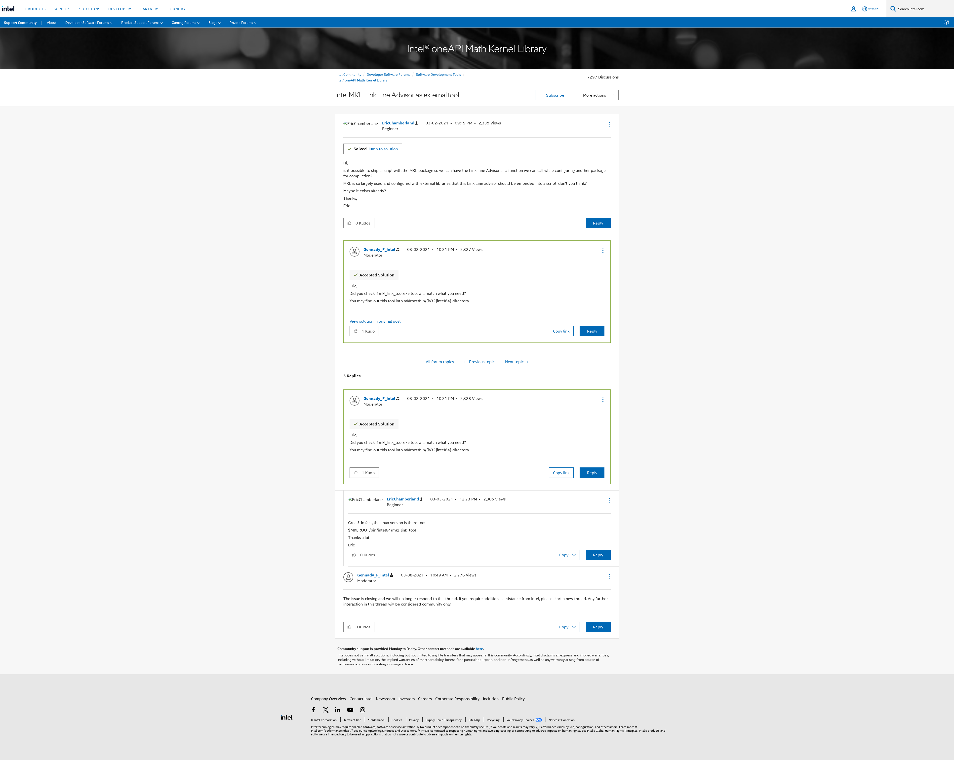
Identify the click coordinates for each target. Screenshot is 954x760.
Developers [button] (120, 8)
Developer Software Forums (388, 74)
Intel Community (348, 74)
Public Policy (513, 698)
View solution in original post (375, 321)
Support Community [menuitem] (20, 22)
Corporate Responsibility (457, 698)
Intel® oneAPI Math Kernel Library (361, 79)
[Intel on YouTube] (350, 710)
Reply (598, 223)
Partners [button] (149, 8)
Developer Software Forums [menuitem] (87, 22)
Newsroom (385, 698)
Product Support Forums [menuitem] (140, 22)
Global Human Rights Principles (616, 730)
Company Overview (328, 698)
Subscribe (555, 95)
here (479, 648)
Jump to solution (376, 149)
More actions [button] (594, 95)
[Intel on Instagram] (362, 710)
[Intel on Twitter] (325, 710)
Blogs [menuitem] (212, 22)
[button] (609, 124)
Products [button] (35, 8)
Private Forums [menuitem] (241, 22)
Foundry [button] (176, 8)
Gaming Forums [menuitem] (184, 22)
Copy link (561, 331)
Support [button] (62, 8)
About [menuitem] (51, 22)
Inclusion (491, 698)
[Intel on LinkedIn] (338, 710)
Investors (406, 698)
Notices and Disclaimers (400, 730)
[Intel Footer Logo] (287, 717)
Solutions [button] (89, 8)
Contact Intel (361, 698)
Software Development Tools (438, 74)
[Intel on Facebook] (313, 710)
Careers (425, 698)
